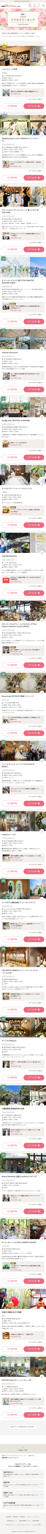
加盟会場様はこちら (25, 1521)
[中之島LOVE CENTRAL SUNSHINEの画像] (23, 407)
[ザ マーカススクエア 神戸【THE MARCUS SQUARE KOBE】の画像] (23, 267)
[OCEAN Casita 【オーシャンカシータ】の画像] (23, 1367)
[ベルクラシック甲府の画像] (23, 56)
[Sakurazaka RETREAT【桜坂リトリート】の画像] (23, 683)
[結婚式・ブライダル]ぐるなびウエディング (14, 1455)
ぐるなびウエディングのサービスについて (17, 1524)
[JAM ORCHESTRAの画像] (23, 543)
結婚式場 (31, 1455)
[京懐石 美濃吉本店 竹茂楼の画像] (23, 1299)
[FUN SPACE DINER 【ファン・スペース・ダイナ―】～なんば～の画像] (23, 957)
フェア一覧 (35, 106)
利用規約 (15, 1517)
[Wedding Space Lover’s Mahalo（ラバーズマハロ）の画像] (23, 125)
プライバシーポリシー (33, 1517)
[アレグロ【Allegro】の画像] (23, 1027)
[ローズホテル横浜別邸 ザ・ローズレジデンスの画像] (23, 889)
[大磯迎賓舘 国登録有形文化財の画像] (23, 1095)
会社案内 (8, 1517)
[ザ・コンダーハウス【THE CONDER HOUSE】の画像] (23, 1229)
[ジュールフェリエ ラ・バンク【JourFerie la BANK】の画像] (23, 751)
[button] (23, 1474)
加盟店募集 (36, 1521)
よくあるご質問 (36, 1524)
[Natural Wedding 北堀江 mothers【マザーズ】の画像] (23, 1163)
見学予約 (13, 106)
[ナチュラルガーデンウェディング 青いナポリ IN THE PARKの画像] (23, 197)
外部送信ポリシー (12, 1521)
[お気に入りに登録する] (42, 66)
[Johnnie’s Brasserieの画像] (23, 339)
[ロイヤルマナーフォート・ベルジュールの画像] (23, 475)
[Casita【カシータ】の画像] (23, 821)
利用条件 (22, 1517)
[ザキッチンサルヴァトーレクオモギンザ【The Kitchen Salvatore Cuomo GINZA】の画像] (23, 611)
